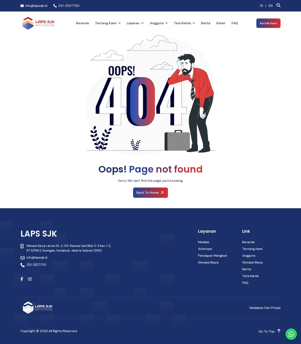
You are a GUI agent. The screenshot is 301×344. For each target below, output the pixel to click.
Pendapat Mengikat (212, 255)
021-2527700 (68, 6)
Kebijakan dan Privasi (265, 308)
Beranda (82, 23)
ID (261, 5)
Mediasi (203, 242)
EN (271, 5)
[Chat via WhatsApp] (291, 334)
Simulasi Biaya (208, 262)
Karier (220, 23)
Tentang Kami (106, 23)
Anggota (157, 23)
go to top (267, 331)
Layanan (133, 23)
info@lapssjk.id (36, 6)
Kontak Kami (268, 23)
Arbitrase (205, 249)
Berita (205, 23)
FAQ (235, 23)
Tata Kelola (182, 23)
